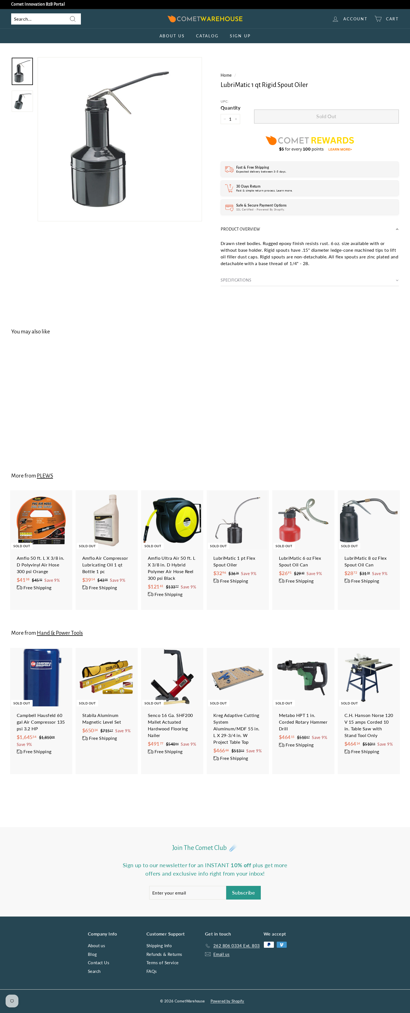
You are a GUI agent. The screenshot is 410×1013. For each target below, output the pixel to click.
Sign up (240, 35)
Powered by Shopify (227, 1001)
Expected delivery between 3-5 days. (261, 171)
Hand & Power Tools (60, 633)
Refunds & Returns (164, 954)
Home (226, 75)
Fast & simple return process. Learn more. (264, 190)
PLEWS (45, 476)
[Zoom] (120, 139)
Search (94, 971)
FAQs (151, 971)
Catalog (207, 35)
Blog (92, 954)
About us (172, 35)
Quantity (230, 108)
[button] (310, 229)
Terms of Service (162, 962)
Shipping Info (159, 945)
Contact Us (98, 962)
